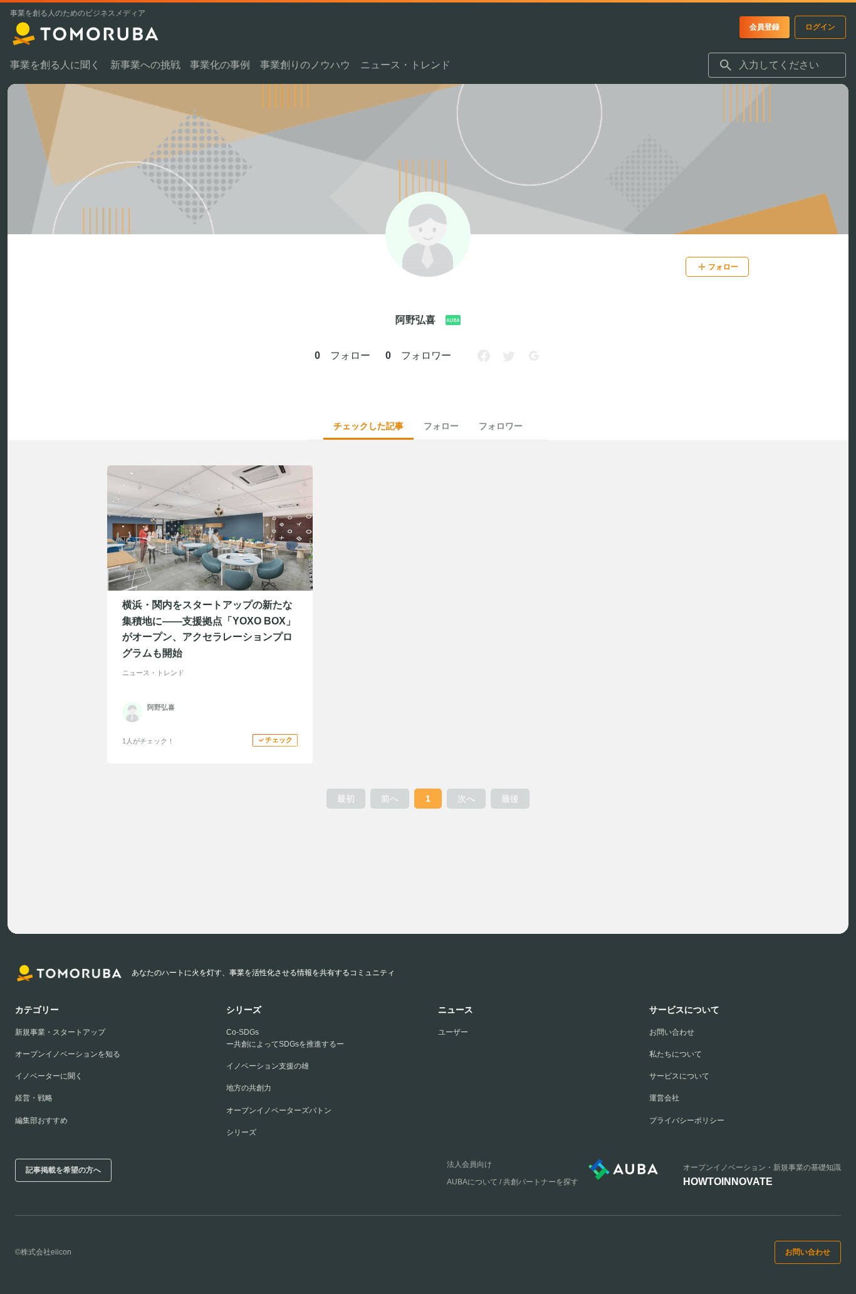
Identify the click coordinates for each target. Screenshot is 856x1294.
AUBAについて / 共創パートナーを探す (512, 1182)
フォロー (441, 426)
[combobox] (777, 65)
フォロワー (501, 426)
